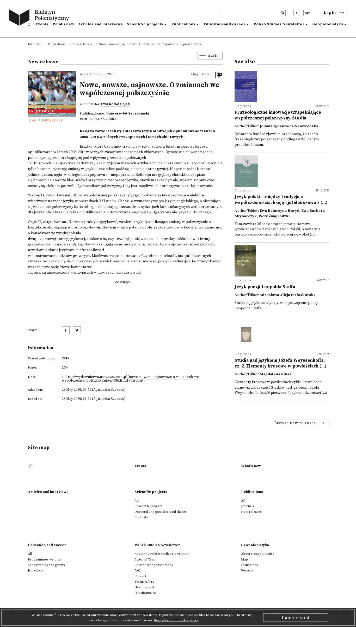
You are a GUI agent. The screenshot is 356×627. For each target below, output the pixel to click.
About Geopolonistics (257, 554)
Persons (247, 570)
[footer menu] (31, 466)
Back (212, 55)
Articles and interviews (100, 24)
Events (41, 24)
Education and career (225, 24)
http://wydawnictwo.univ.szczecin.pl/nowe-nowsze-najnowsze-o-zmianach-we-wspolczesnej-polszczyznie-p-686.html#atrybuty (131, 379)
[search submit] (283, 13)
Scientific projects (145, 24)
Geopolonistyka (327, 24)
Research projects (148, 506)
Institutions (249, 565)
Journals (247, 506)
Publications (183, 24)
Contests (141, 517)
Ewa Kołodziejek (115, 104)
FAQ (137, 570)
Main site (34, 44)
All (136, 500)
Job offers (35, 570)
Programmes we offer (45, 559)
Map (244, 559)
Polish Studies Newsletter (279, 24)
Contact (140, 576)
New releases (82, 44)
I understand (296, 617)
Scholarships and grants (46, 565)
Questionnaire (145, 593)
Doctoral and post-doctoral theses (160, 512)
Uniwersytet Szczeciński (127, 113)
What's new (63, 24)
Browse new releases (295, 423)
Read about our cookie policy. (176, 620)
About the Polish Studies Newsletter (161, 554)
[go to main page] (40, 18)
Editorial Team (145, 559)
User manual (144, 587)
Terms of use (144, 582)
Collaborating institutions (153, 565)
